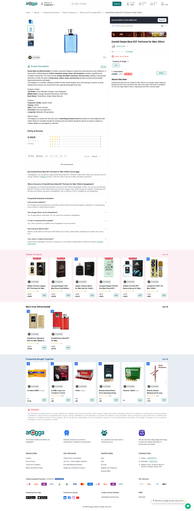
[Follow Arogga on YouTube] (77, 497)
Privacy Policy (30, 461)
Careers (28, 458)
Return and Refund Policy (34, 468)
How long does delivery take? (38, 229)
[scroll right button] (166, 278)
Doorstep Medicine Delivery (72, 464)
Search (117, 4)
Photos (40, 156)
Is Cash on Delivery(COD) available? (40, 220)
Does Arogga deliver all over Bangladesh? (43, 212)
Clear (32, 156)
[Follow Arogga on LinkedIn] (64, 497)
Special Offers (106, 471)
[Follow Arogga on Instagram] (73, 497)
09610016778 (151, 458)
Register (162, 20)
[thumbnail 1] (31, 21)
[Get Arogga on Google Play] (31, 497)
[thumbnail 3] (31, 36)
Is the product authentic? (37, 202)
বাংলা (104, 67)
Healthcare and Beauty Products (74, 468)
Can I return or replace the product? (41, 239)
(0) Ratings (129, 52)
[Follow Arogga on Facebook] (69, 497)
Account (103, 464)
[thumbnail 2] (31, 29)
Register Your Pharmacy (109, 468)
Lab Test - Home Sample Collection (75, 461)
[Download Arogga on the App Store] (42, 497)
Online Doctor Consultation (72, 458)
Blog (102, 458)
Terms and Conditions (33, 464)
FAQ (102, 461)
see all (165, 254)
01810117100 (153, 461)
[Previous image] (37, 38)
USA (116, 65)
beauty (43, 177)
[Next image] (104, 38)
